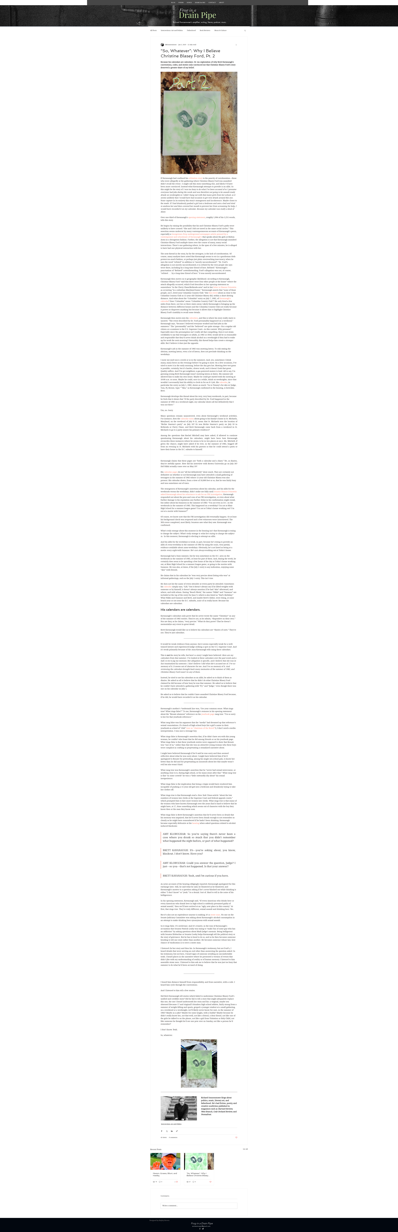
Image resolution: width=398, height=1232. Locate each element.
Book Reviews (205, 30)
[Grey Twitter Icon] (203, 1229)
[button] (245, 30)
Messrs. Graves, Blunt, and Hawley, (165, 1174)
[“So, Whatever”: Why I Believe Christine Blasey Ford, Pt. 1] (199, 1161)
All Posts (153, 30)
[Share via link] (177, 1131)
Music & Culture (220, 30)
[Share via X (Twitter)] (167, 1131)
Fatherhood (191, 30)
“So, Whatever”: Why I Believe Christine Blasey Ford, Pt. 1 (197, 1174)
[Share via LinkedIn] (172, 1131)
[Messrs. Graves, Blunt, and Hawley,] (165, 1161)
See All (245, 1149)
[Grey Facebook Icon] (200, 1229)
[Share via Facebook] (162, 1131)
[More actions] (236, 44)
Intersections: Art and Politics (172, 30)
